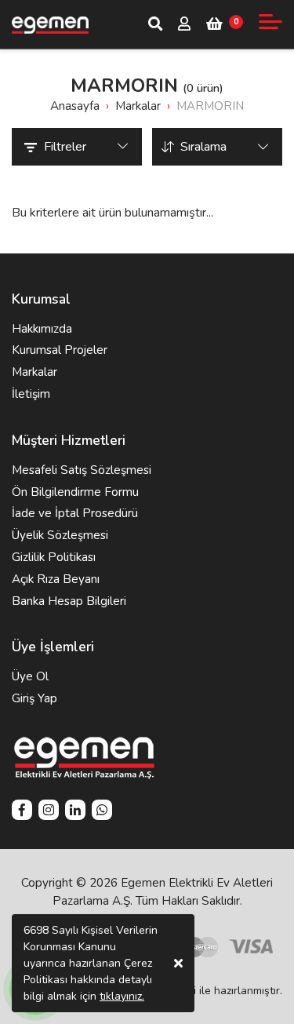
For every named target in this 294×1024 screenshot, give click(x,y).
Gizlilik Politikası (54, 557)
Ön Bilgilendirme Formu (75, 492)
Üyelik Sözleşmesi (60, 535)
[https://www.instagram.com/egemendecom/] (48, 812)
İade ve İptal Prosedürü (75, 513)
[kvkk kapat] (178, 963)
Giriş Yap (34, 698)
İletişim (31, 394)
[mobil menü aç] (270, 21)
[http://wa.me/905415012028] (102, 812)
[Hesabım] (184, 25)
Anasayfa (75, 106)
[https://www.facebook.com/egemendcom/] (22, 812)
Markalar (34, 372)
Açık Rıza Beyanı (56, 579)
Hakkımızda (42, 329)
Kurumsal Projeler (59, 350)
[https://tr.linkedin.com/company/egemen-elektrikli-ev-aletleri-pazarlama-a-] (75, 812)
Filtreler (65, 146)
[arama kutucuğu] (155, 24)
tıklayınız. (122, 996)
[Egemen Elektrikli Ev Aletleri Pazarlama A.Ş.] (50, 24)
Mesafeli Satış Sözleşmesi (81, 470)
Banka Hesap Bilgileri (69, 601)
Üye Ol (30, 676)
